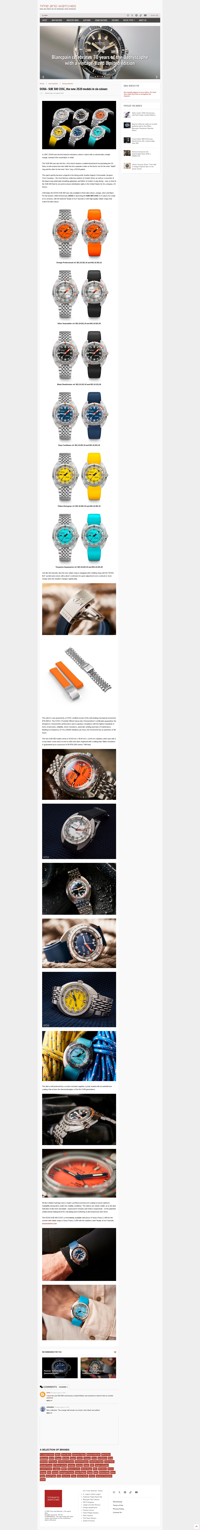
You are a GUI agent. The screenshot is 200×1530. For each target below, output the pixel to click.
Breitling (66, 1458)
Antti (48, 1392)
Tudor (74, 1476)
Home (42, 83)
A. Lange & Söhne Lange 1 (92, 1494)
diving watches (67, 83)
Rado (96, 1472)
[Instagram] (128, 15)
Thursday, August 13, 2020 (58, 1392)
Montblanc (102, 1469)
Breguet (58, 1458)
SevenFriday (50, 1476)
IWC (92, 1465)
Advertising (117, 1502)
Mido (95, 1469)
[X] (132, 15)
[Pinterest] (136, 15)
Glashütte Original (96, 1462)
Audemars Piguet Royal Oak (92, 1497)
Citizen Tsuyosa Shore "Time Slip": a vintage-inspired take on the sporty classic (144, 167)
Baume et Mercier (93, 1454)
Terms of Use (118, 1505)
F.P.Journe (53, 1462)
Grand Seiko (109, 1462)
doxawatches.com (49, 1224)
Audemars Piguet (79, 1454)
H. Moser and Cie (60, 1465)
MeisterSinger (86, 1469)
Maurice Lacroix (74, 1469)
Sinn (58, 1476)
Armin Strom (66, 1454)
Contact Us (117, 1512)
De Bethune (102, 1458)
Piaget (90, 1472)
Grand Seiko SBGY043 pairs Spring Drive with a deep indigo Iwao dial (143, 141)
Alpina (57, 1454)
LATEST (44, 20)
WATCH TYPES (128, 20)
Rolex (113, 1472)
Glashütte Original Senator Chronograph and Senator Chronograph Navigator (100, 60)
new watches (53, 83)
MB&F (64, 1469)
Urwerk (92, 1476)
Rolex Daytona (88, 1515)
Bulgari (72, 1458)
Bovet (51, 1458)
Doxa (110, 1458)
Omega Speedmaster (90, 1507)
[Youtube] (145, 15)
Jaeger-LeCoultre (101, 1465)
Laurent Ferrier (46, 1469)
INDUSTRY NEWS (73, 20)
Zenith (42, 1480)
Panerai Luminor (88, 1510)
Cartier (79, 1458)
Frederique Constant (65, 1462)
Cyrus (94, 1458)
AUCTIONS (87, 20)
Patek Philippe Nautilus (91, 1513)
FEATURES (115, 20)
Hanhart (79, 1465)
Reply (49, 1400)
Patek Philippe (80, 1472)
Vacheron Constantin (104, 1476)
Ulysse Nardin (83, 1476)
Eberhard (43, 1462)
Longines (56, 1469)
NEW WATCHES (57, 20)
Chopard (87, 1458)
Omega (43, 1472)
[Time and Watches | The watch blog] (58, 8)
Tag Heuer (66, 1476)
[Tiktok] (141, 15)
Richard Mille (104, 1472)
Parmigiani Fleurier (67, 1472)
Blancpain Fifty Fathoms (91, 1499)
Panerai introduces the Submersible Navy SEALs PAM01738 (141, 154)
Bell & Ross (106, 1454)
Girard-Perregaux (81, 1462)
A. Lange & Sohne (47, 1454)
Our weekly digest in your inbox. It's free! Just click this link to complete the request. (140, 94)
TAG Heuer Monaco (89, 1518)
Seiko (42, 1476)
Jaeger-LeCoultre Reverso (91, 1505)
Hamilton (71, 1465)
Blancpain (44, 1458)
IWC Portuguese (88, 1502)
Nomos (110, 1469)
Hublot (86, 1465)
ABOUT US (142, 20)
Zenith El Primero (89, 1521)
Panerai (55, 1472)
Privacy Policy (118, 1509)
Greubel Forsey (46, 1465)
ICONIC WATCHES (101, 20)
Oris (49, 1472)
